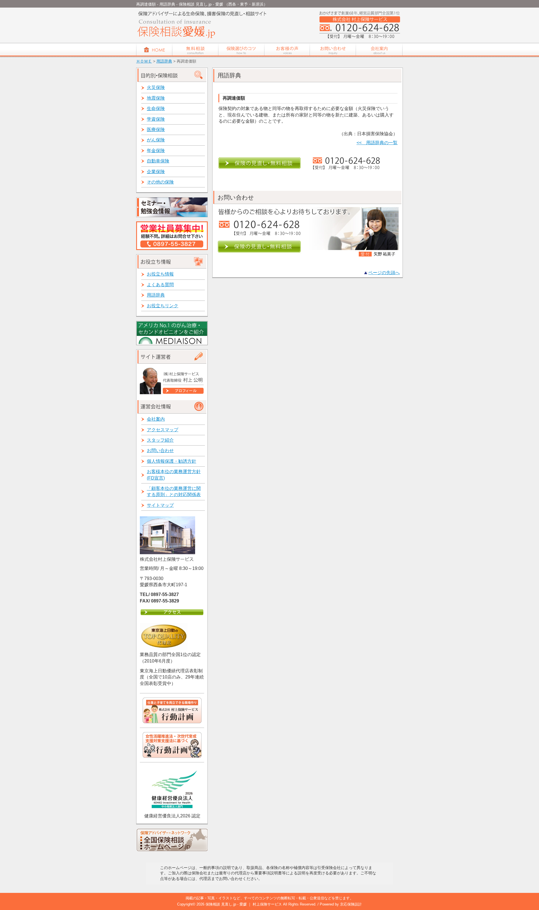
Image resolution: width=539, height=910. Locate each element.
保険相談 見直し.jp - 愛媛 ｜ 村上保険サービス (244, 904)
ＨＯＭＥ (144, 61)
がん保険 (156, 139)
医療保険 (156, 129)
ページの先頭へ (384, 272)
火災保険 (156, 87)
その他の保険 (160, 182)
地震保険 (156, 98)
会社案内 (156, 419)
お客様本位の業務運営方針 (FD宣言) (174, 474)
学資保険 (156, 119)
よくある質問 (160, 284)
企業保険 (156, 171)
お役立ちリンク (162, 305)
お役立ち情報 (160, 274)
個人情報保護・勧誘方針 (171, 461)
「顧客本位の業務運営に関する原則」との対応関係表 (174, 491)
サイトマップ (160, 505)
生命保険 (156, 108)
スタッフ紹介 (160, 440)
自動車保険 (158, 161)
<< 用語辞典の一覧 (377, 142)
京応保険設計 (351, 904)
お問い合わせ (160, 450)
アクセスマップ (162, 429)
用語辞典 (164, 61)
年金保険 (156, 150)
